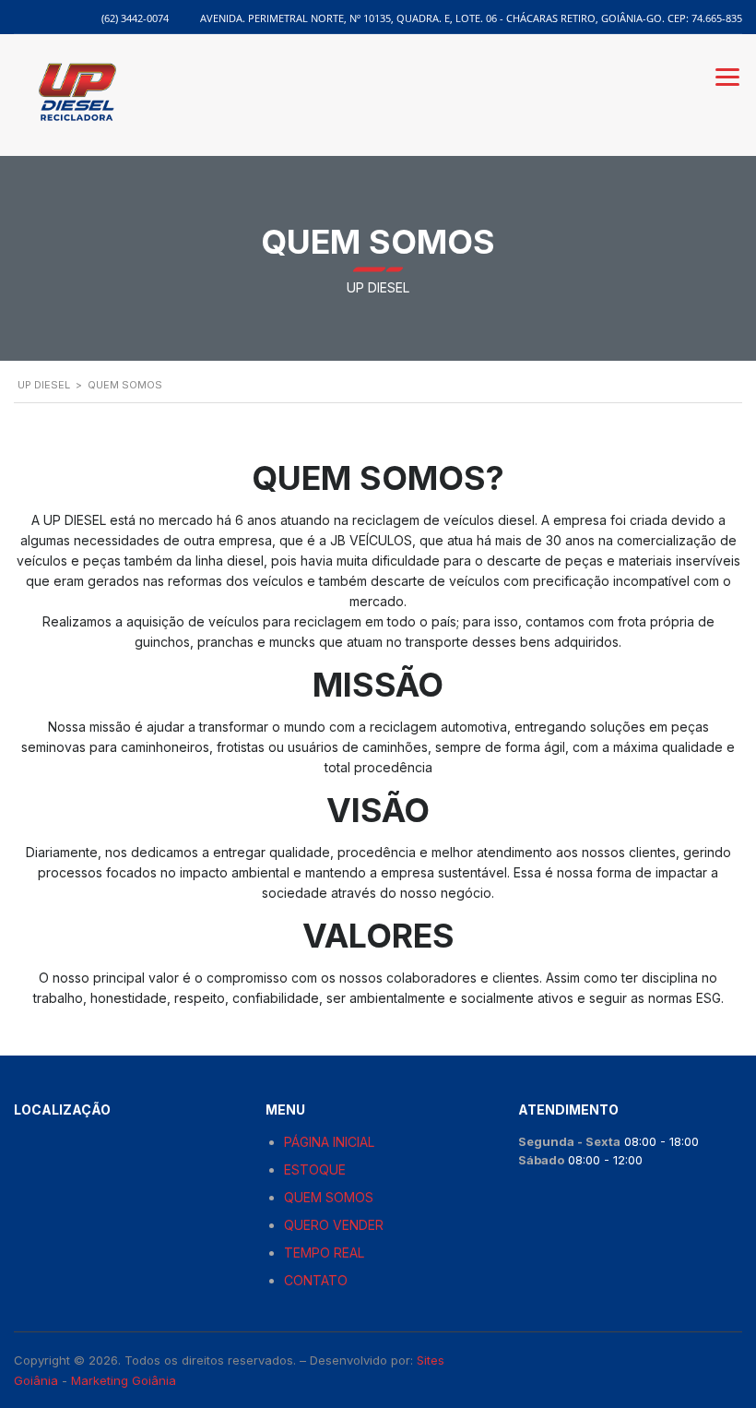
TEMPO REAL (324, 1252)
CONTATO (316, 1280)
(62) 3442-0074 (135, 18)
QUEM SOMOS (328, 1197)
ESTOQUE (315, 1169)
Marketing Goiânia (123, 1380)
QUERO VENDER (334, 1225)
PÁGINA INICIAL (329, 1142)
